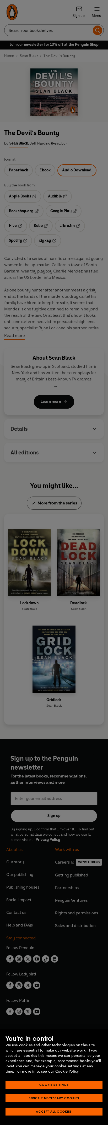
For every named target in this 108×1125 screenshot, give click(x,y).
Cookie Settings (54, 1085)
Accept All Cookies (54, 1111)
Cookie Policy (67, 1071)
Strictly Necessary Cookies (54, 1098)
